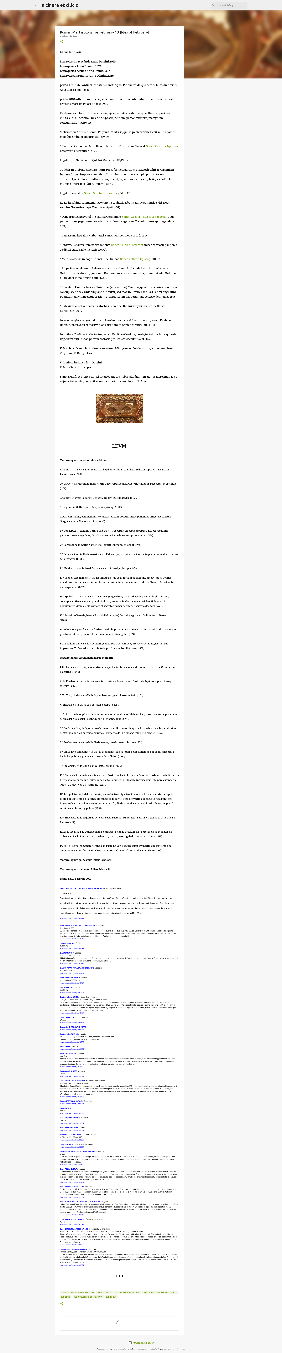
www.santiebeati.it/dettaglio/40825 (72, 1097)
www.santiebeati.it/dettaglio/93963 (72, 1197)
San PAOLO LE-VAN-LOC (69, 1034)
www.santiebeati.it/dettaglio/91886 (72, 1147)
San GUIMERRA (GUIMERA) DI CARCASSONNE (78, 925)
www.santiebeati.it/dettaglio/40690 (72, 1164)
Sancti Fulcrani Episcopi (127, 245)
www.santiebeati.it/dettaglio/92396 (72, 1140)
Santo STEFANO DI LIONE (70, 1118)
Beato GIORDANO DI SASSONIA (72, 1081)
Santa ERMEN (65, 1046)
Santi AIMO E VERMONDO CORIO (73, 1027)
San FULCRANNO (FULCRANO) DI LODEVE (77, 968)
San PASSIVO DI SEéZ (68, 1071)
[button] (61, 42)
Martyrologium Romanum (127, 1293)
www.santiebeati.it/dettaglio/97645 (72, 1076)
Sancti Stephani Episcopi (100, 193)
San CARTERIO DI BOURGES (71, 1101)
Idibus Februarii (104, 1293)
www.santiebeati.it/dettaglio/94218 (72, 948)
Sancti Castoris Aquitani (162, 146)
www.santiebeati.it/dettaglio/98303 (72, 1245)
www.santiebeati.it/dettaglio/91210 (72, 1215)
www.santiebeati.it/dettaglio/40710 (72, 939)
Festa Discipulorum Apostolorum (77, 1293)
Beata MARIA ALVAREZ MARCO (72, 1219)
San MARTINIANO (67, 953)
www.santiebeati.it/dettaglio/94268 (72, 1030)
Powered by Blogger (143, 1343)
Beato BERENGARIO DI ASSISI (72, 1187)
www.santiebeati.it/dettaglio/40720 (72, 973)
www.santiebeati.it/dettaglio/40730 (72, 983)
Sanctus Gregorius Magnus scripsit (160, 1293)
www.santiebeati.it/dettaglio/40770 (72, 1042)
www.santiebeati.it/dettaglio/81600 (72, 1265)
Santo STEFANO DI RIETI (69, 1127)
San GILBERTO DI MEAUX (70, 978)
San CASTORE (65, 1108)
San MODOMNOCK (67, 943)
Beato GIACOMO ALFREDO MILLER (74, 1229)
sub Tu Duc (111, 1297)
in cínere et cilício (59, 5)
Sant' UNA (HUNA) (67, 987)
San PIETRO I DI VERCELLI (70, 1134)
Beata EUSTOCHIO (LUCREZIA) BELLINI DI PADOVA (80, 1202)
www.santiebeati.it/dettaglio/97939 (72, 1224)
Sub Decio (65, 1297)
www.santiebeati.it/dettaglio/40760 (72, 1013)
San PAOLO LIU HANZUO (70, 997)
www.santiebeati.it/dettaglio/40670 (72, 1123)
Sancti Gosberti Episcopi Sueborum (145, 216)
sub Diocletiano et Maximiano (88, 1297)
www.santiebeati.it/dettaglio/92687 (72, 963)
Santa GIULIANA (66, 1144)
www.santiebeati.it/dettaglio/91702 (72, 993)
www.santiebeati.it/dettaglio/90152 (72, 918)
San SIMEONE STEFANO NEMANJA (73, 1249)
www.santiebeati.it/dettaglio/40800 (72, 1067)
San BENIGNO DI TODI (68, 1053)
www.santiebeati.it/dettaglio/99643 (72, 1022)
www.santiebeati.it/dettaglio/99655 (72, 1049)
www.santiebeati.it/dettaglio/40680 (72, 1130)
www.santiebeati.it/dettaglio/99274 (72, 1104)
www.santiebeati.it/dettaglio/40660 (72, 1113)
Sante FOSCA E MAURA (69, 1169)
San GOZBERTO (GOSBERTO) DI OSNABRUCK (78, 1151)
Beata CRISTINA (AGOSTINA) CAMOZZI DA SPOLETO (81, 888)
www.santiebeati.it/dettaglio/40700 (72, 1182)
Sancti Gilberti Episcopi (135, 259)
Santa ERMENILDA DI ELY (70, 1017)
